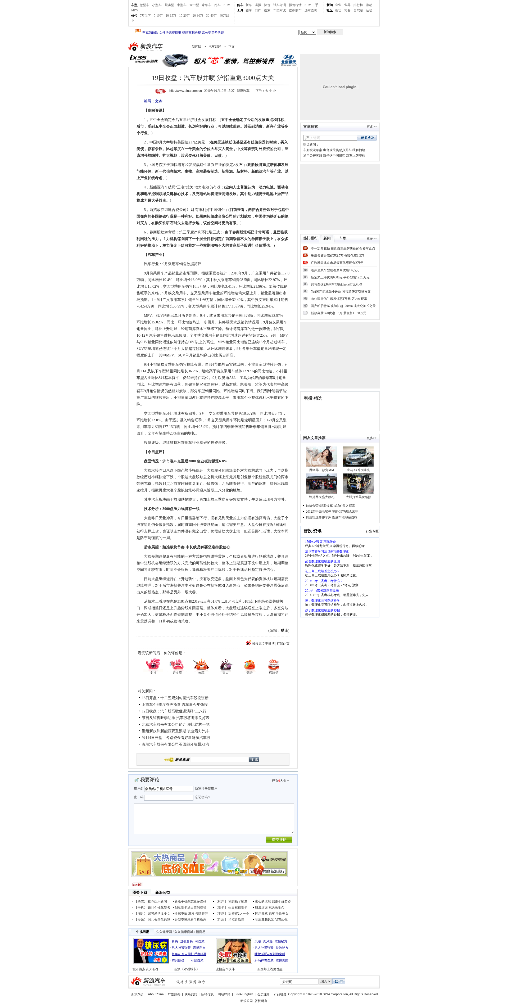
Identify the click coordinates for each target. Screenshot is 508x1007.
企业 (338, 5)
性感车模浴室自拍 (344, 517)
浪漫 (191, 913)
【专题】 (140, 920)
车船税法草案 (312, 150)
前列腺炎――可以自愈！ (189, 960)
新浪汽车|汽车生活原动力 (190, 982)
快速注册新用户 (206, 789)
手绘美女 (282, 913)
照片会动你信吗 (159, 920)
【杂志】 (140, 901)
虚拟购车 (295, 10)
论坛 (338, 10)
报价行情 (295, 5)
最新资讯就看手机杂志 (190, 920)
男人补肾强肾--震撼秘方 (189, 948)
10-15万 (171, 15)
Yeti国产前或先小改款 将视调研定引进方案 (341, 291)
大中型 (194, 5)
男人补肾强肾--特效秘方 (271, 948)
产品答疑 (280, 994)
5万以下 (145, 15)
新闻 (329, 5)
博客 (347, 10)
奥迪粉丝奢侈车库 (318, 517)
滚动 (369, 5)
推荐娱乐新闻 (157, 901)
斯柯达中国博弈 (334, 155)
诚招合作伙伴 (225, 969)
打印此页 (283, 643)
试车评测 (279, 5)
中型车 (182, 5)
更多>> (372, 127)
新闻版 (196, 46)
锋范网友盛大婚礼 (321, 497)
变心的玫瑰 (263, 901)
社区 (329, 10)
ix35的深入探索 (344, 506)
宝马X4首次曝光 (358, 470)
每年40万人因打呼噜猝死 (189, 954)
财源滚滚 (261, 907)
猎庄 (284, 631)
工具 (240, 10)
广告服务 (174, 994)
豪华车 (206, 5)
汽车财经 (214, 46)
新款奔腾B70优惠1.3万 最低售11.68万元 (338, 313)
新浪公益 (162, 893)
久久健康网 (164, 932)
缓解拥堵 (358, 150)
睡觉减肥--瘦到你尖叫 (270, 954)
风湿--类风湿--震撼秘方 (271, 941)
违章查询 (311, 10)
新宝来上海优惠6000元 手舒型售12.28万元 (340, 277)
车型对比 (279, 10)
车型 (134, 5)
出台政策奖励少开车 (337, 150)
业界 (347, 5)
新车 (249, 5)
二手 (315, 5)
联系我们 (190, 994)
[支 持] (153, 664)
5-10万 (158, 15)
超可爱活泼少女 (159, 913)
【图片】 (140, 913)
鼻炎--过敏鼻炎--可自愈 (188, 941)
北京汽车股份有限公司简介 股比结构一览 (176, 724)
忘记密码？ (203, 797)
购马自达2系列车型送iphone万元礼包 (336, 284)
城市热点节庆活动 (145, 969)
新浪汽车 (146, 46)
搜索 (267, 10)
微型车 (144, 5)
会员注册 (263, 994)
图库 (249, 10)
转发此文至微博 (263, 643)
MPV (134, 10)
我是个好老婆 (281, 901)
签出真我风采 (264, 920)
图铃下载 (140, 893)
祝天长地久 (276, 907)
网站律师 (224, 994)
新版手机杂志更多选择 (190, 901)
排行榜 (358, 5)
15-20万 (184, 15)
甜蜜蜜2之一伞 (238, 913)
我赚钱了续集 (237, 901)
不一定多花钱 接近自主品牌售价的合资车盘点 (343, 248)
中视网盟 (142, 932)
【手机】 (140, 907)
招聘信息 (207, 994)
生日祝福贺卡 (237, 907)
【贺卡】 (221, 907)
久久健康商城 (183, 932)
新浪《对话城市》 (186, 969)
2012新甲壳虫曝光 (318, 511)
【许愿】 (221, 920)
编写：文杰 (153, 101)
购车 (240, 5)
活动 (369, 10)
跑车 (217, 5)
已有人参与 (280, 781)
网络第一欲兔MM (321, 470)
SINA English (243, 994)
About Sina (156, 994)
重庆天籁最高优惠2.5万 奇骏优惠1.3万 (337, 256)
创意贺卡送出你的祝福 (190, 907)
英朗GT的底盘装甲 (345, 511)
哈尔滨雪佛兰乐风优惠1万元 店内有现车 (339, 299)
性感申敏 (181, 913)
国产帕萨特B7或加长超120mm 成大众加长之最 (343, 306)
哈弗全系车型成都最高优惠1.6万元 (335, 270)
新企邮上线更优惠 (270, 969)
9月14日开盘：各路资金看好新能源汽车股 (176, 738)
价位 (134, 15)
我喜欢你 (281, 920)
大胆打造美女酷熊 (358, 497)
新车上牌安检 (355, 155)
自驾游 (358, 10)
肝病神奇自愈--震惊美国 (271, 960)
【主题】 (221, 913)
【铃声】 (221, 901)
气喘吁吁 (201, 913)
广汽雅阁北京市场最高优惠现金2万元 (337, 263)
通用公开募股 (312, 155)
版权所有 (261, 1001)
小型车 (157, 5)
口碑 (258, 10)
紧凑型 (169, 5)
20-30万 (198, 15)
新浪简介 (137, 994)
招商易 (200, 932)
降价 (267, 5)
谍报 (258, 5)
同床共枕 (261, 913)
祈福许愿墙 (236, 920)
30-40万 (211, 15)
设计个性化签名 (159, 907)
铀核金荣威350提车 (319, 506)
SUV (227, 5)
